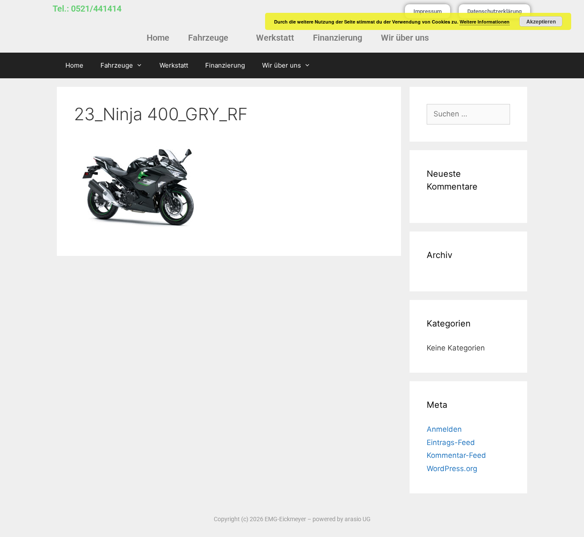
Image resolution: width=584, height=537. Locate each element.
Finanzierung (337, 38)
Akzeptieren (541, 21)
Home (158, 38)
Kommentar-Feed (456, 455)
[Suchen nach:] (468, 114)
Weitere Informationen (485, 21)
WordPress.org (452, 468)
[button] (213, 37)
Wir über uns (405, 38)
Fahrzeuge (208, 38)
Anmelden (444, 429)
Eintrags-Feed (451, 442)
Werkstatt (275, 38)
